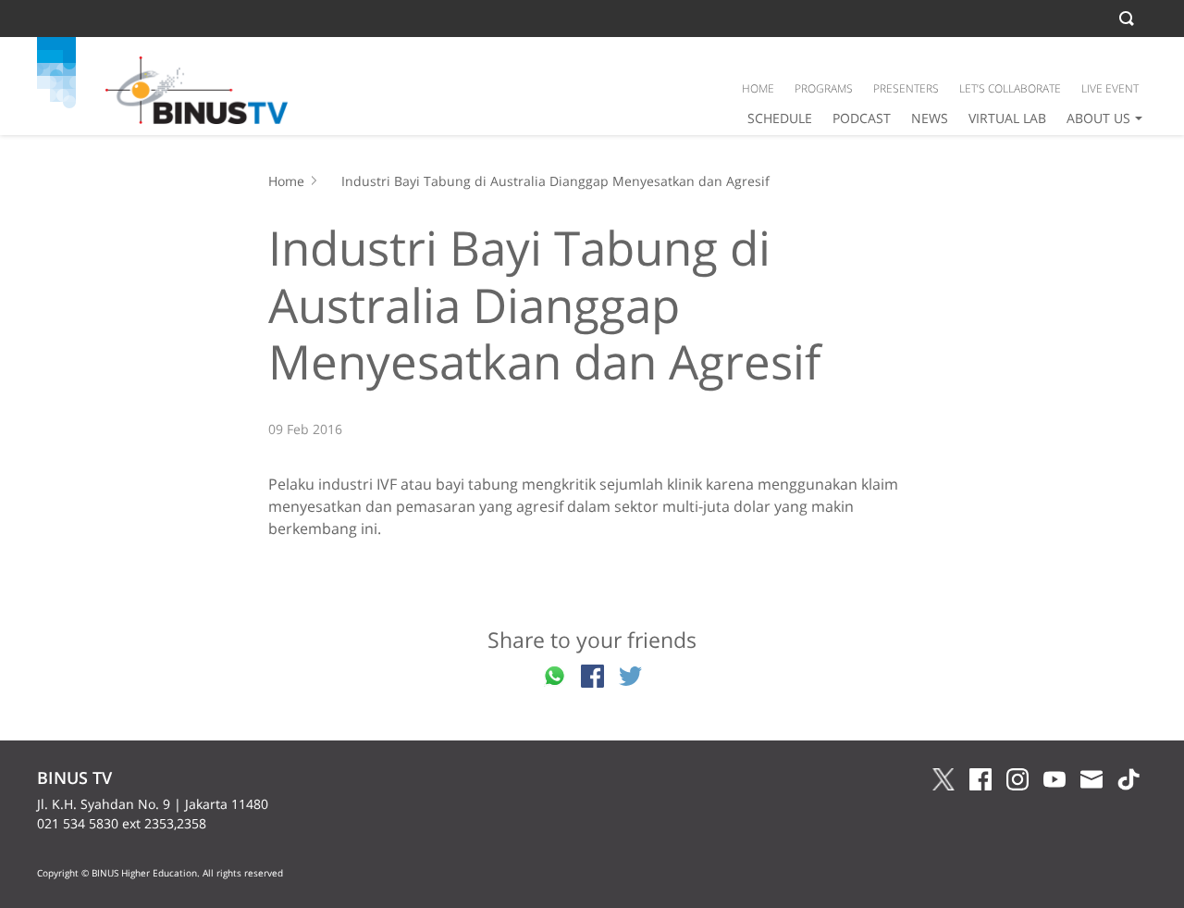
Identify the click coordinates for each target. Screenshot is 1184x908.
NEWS (929, 118)
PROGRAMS (824, 88)
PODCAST (861, 118)
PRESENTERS (906, 88)
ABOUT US (1098, 118)
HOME (758, 88)
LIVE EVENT (1110, 88)
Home (286, 181)
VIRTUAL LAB (1007, 118)
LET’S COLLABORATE (1010, 88)
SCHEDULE (779, 118)
